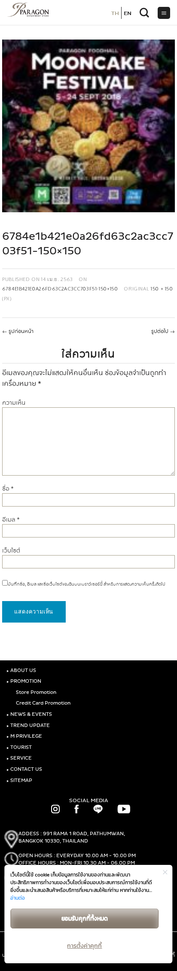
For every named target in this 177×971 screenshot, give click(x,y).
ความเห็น (13, 402)
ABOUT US (21, 670)
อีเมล (11, 519)
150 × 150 (162, 288)
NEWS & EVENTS (29, 714)
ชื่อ (8, 488)
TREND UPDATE (28, 725)
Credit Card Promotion (42, 703)
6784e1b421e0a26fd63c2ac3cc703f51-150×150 (60, 288)
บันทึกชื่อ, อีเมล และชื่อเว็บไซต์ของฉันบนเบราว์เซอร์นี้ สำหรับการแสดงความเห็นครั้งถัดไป (86, 584)
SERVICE (19, 758)
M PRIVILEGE (24, 736)
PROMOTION (23, 681)
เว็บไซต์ (11, 550)
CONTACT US (24, 769)
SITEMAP (19, 780)
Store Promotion (35, 692)
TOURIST (19, 747)
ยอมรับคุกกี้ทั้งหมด (84, 918)
